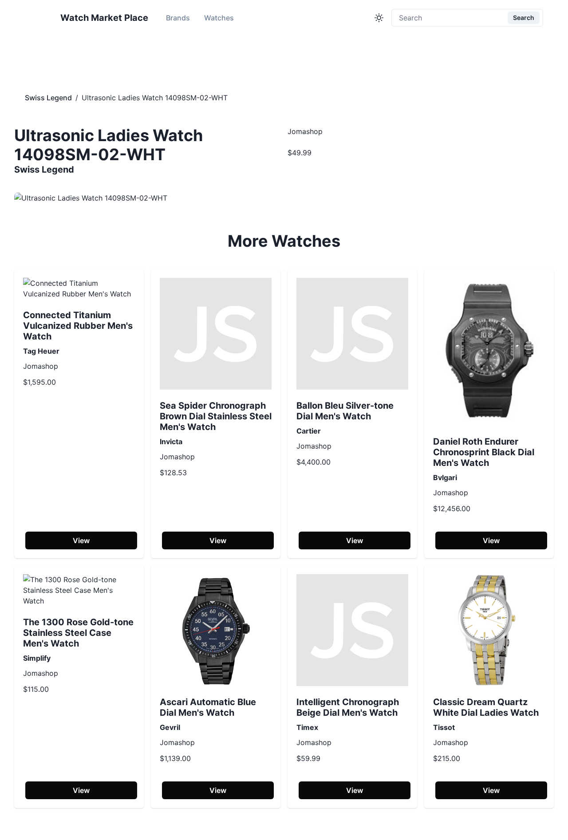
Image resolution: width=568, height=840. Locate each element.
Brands (178, 17)
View (81, 540)
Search (523, 17)
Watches (219, 17)
